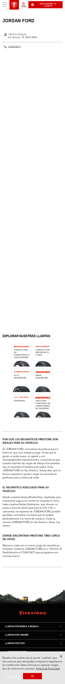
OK (32, 676)
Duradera (19, 401)
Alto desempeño (20, 376)
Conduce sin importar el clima (42, 352)
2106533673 (14, 47)
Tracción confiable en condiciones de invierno (42, 405)
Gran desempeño (41, 376)
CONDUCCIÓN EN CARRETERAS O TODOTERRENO (22, 354)
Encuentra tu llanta (48, 5)
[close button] (61, 656)
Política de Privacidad (48, 669)
